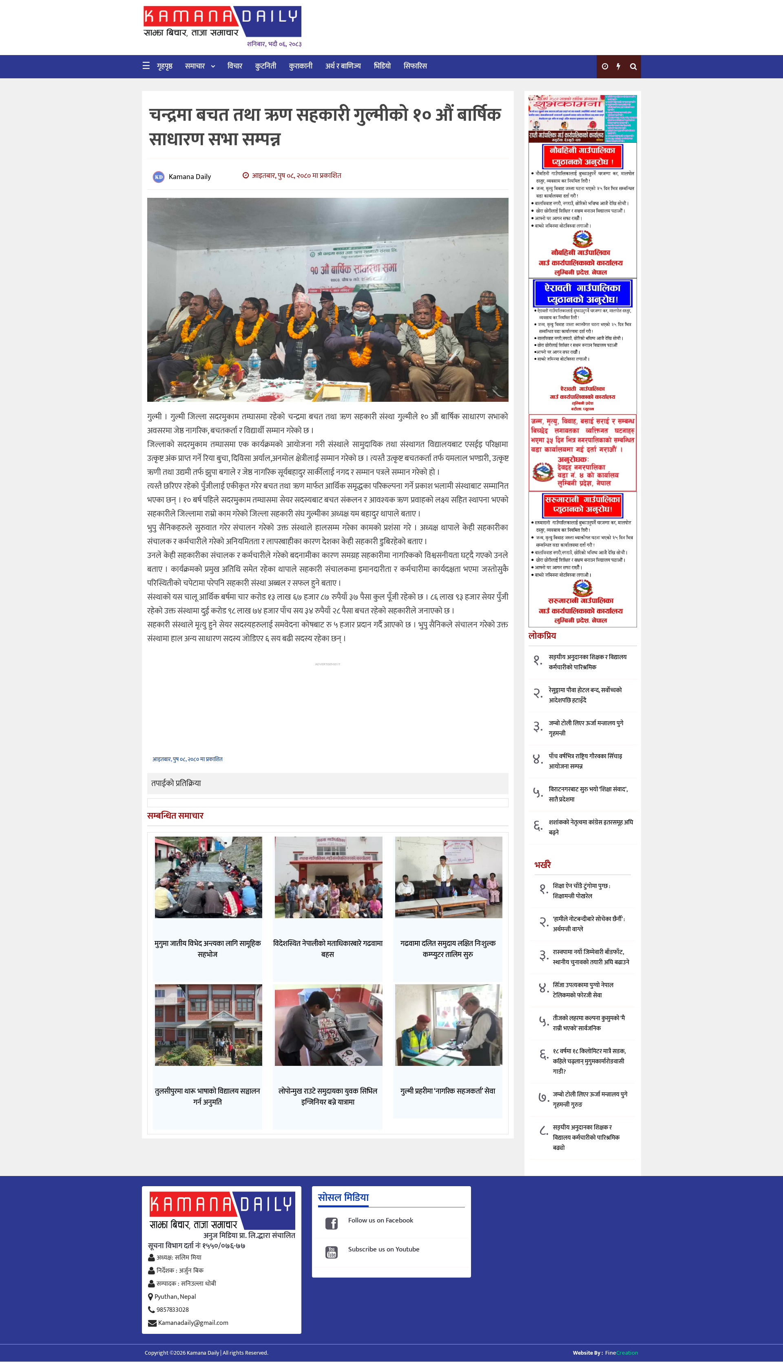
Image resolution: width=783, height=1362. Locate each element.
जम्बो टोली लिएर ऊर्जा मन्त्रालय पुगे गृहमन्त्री (586, 728)
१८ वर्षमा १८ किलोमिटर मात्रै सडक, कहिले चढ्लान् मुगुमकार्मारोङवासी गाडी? (589, 1061)
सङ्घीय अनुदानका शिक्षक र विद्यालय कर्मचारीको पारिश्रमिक (588, 662)
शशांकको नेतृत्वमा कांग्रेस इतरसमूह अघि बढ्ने (591, 827)
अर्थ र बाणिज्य (343, 66)
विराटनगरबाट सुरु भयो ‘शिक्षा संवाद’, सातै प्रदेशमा (588, 794)
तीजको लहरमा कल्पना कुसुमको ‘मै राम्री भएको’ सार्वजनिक (589, 1023)
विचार (235, 66)
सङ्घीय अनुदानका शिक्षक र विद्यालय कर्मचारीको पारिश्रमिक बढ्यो (586, 1138)
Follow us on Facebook (380, 1221)
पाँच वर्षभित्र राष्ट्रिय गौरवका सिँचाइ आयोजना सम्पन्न (585, 761)
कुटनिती (265, 66)
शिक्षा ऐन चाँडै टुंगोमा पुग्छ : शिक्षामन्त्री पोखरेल (581, 891)
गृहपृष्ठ (165, 66)
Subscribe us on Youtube (384, 1250)
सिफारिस (415, 66)
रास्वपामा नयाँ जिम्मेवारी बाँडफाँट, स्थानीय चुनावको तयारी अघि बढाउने (591, 957)
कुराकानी (300, 66)
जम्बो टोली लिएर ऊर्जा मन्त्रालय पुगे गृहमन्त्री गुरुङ (590, 1100)
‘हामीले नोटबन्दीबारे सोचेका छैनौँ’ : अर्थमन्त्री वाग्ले (589, 924)
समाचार (195, 66)
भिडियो (382, 66)
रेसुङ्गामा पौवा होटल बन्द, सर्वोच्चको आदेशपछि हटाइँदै (585, 695)
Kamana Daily (190, 177)
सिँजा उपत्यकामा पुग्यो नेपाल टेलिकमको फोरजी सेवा (583, 990)
